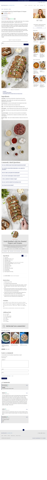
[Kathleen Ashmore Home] (8, 5)
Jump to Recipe (4, 15)
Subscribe (41, 5)
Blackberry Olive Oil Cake (23, 345)
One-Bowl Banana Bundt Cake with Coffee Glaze (42, 42)
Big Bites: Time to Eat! (26, 0)
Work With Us (13, 435)
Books (35, 5)
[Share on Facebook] (5, 18)
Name (2, 369)
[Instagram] (38, 2)
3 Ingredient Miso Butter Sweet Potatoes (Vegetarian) (35, 55)
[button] (12, 239)
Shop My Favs (30, 5)
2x (24, 255)
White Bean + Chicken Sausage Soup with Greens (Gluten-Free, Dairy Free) (36, 72)
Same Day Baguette (36, 41)
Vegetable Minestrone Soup (42, 71)
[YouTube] (40, 2)
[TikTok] (45, 2)
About (38, 5)
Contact (9, 435)
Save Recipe (26, 44)
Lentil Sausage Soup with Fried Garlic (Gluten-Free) (36, 85)
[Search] (45, 5)
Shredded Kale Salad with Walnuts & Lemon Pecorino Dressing (5, 346)
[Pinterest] (43, 2)
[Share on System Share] (14, 18)
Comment (3, 359)
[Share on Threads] (9, 18)
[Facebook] (41, 2)
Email (2, 372)
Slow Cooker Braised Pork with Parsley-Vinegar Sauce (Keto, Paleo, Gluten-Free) (42, 55)
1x (22, 255)
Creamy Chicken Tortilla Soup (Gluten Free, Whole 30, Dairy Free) (42, 85)
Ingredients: (4, 91)
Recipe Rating (4, 356)
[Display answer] (27, 165)
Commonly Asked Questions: (7, 92)
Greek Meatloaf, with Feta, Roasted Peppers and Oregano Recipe (12, 93)
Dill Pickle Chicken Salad (14, 345)
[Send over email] (11, 18)
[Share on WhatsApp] (13, 18)
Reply (27, 385)
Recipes (26, 5)
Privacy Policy (18, 435)
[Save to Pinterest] (7, 18)
